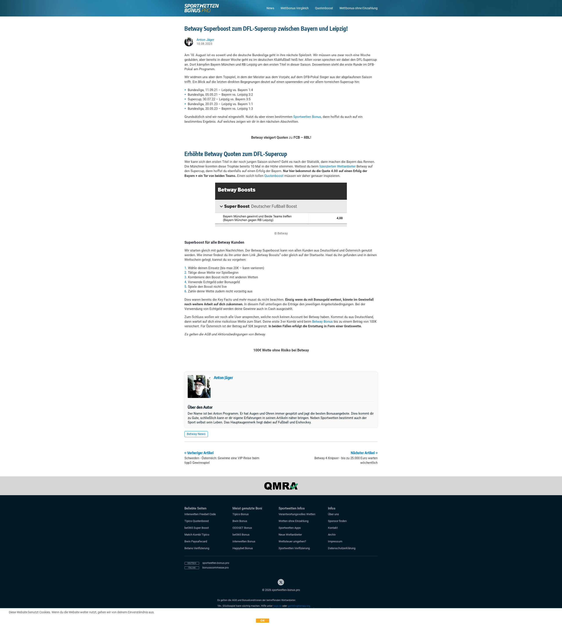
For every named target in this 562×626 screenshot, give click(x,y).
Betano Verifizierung (196, 548)
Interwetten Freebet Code (200, 514)
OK (262, 620)
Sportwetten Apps (290, 527)
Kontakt (333, 527)
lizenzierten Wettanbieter (337, 166)
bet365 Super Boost (196, 527)
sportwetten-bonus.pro (215, 563)
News (270, 8)
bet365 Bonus (241, 534)
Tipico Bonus (240, 514)
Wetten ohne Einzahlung (293, 521)
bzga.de (277, 605)
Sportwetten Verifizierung (294, 548)
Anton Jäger (223, 377)
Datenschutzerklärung (341, 548)
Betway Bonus (322, 322)
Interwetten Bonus (243, 541)
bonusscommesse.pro (215, 567)
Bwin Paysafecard (195, 541)
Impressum (335, 541)
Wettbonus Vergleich (295, 8)
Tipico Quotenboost (196, 521)
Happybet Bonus (242, 548)
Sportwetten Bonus (307, 117)
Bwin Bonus (239, 521)
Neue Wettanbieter (290, 534)
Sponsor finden (337, 521)
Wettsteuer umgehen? (292, 541)
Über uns (333, 514)
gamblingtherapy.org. (299, 605)
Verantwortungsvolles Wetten (297, 514)
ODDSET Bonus (242, 527)
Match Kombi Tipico (196, 534)
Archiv (332, 534)
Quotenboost (324, 8)
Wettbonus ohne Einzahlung (358, 8)
